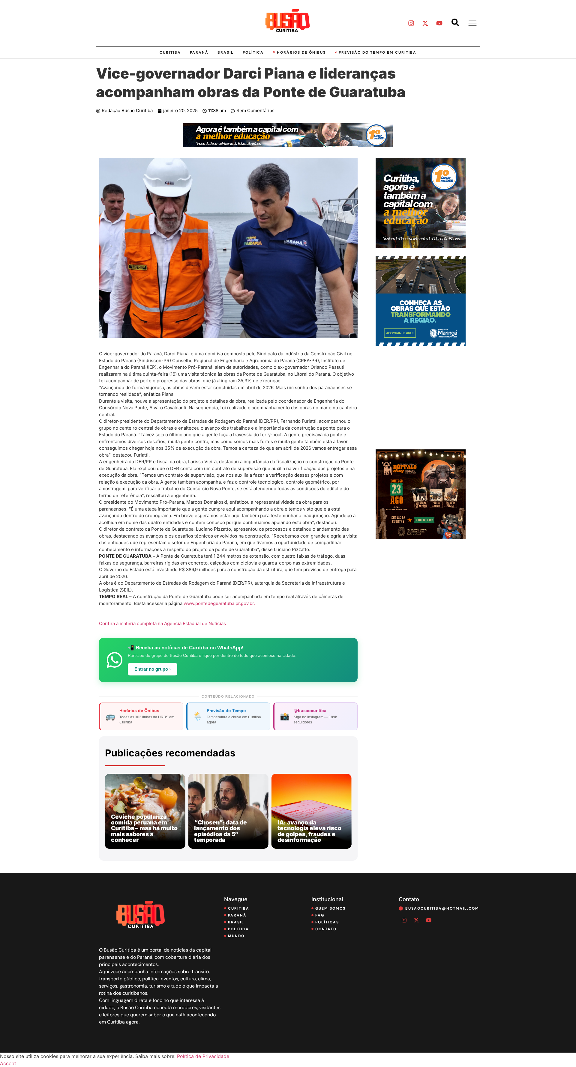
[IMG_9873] (421, 538)
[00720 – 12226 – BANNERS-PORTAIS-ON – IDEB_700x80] (288, 145)
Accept (8, 1063)
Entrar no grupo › (152, 669)
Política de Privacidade (203, 1056)
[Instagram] (411, 23)
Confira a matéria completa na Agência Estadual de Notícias (162, 623)
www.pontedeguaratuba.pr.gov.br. (219, 603)
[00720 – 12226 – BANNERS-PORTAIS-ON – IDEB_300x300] (421, 246)
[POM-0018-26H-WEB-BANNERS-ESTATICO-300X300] (421, 344)
